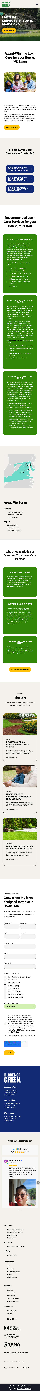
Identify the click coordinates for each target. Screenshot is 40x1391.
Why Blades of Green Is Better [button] (20, 669)
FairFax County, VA (12, 525)
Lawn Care (8, 1225)
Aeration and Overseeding (15, 1232)
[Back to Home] (6, 4)
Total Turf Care (11, 1238)
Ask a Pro (10, 1313)
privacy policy (29, 1036)
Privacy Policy (11, 1295)
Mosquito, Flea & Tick (13, 1271)
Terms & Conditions (13, 1298)
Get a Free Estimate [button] (12, 127)
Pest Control (9, 1262)
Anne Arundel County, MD (14, 514)
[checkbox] (20, 987)
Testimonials (11, 1293)
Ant (8, 1266)
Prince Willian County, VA (14, 530)
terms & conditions (14, 1036)
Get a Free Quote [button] (9, 30)
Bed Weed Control (12, 1235)
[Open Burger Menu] (37, 4)
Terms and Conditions (9, 1361)
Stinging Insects (12, 1277)
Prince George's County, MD (15, 512)
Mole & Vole (10, 1269)
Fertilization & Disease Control (16, 1246)
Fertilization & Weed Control (15, 1229)
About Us (10, 1290)
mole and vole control (15, 340)
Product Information (13, 1301)
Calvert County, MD (12, 517)
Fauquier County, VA (12, 528)
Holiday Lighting (12, 1255)
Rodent (9, 1274)
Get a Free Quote (12, 1310)
